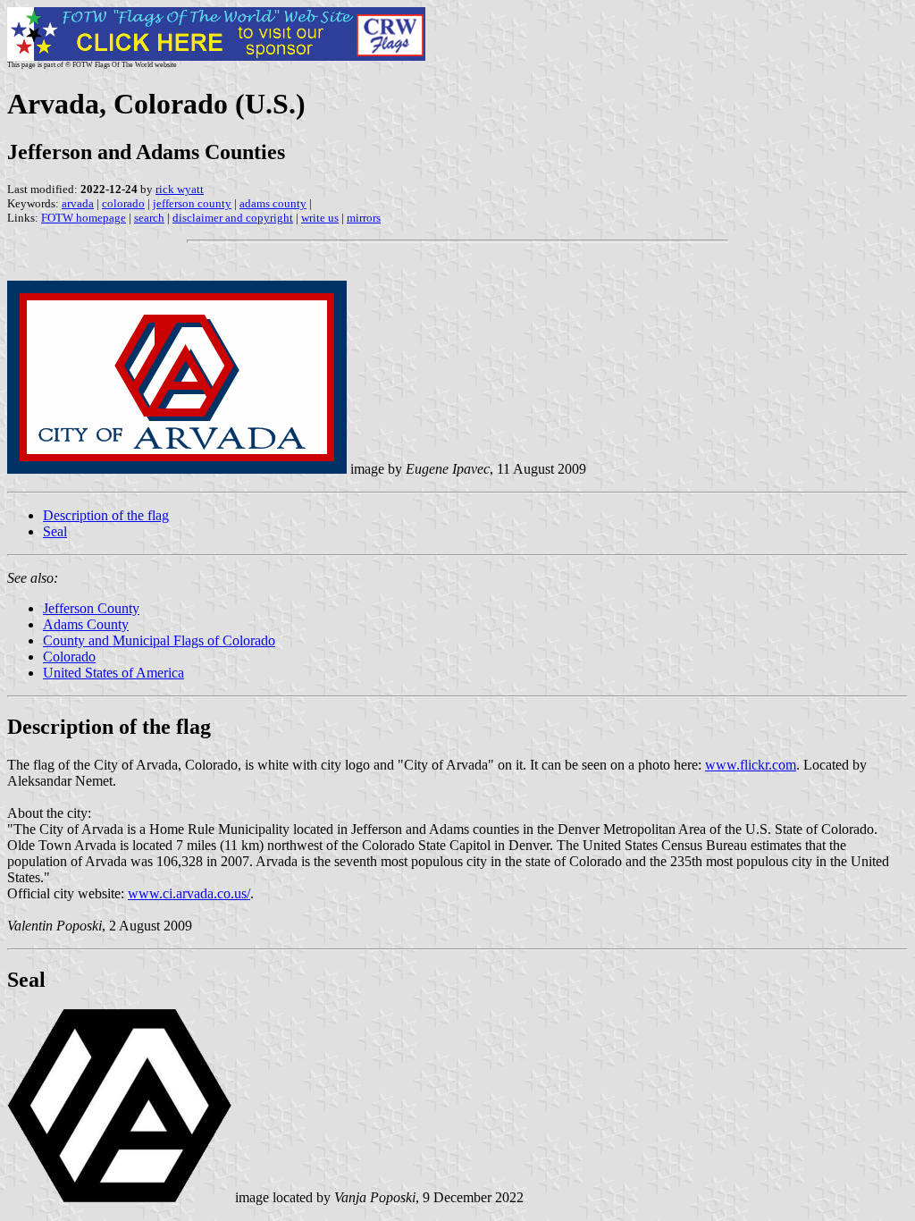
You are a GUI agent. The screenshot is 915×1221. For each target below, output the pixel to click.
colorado (123, 203)
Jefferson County (91, 608)
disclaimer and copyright (232, 217)
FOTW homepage (83, 217)
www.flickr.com (750, 764)
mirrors (364, 217)
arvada (78, 203)
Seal (55, 531)
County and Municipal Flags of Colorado (159, 640)
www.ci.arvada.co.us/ (189, 893)
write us (320, 217)
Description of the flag (106, 515)
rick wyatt (179, 189)
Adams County (86, 624)
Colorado (69, 656)
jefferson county (192, 203)
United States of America (113, 672)
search (149, 217)
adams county (272, 203)
